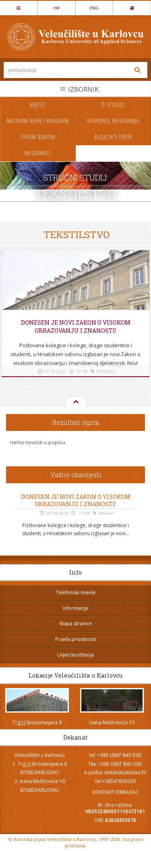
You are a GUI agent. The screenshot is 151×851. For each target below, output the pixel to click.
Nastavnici (38, 153)
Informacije (76, 608)
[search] (137, 70)
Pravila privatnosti (75, 639)
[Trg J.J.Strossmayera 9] (37, 700)
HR (57, 8)
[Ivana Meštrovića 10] (112, 700)
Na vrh (75, 402)
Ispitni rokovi (38, 137)
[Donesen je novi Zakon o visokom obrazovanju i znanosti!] (76, 286)
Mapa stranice (76, 623)
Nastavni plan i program (37, 121)
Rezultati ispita (113, 137)
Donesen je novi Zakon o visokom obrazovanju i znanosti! (75, 326)
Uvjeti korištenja (75, 654)
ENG (94, 8)
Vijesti (38, 105)
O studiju (113, 105)
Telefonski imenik (75, 592)
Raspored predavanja (113, 121)
